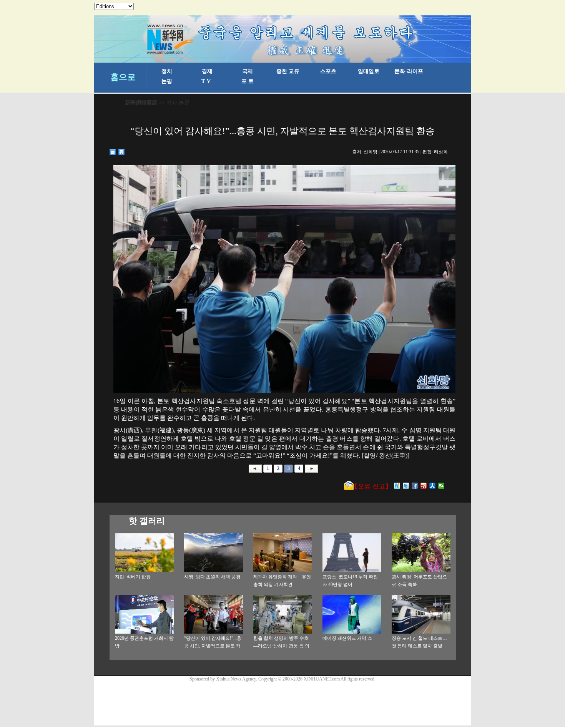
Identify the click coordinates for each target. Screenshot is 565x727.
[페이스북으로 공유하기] (415, 486)
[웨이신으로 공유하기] (441, 486)
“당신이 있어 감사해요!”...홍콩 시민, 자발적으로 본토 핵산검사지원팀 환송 (212, 646)
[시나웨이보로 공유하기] (423, 486)
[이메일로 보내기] (113, 152)
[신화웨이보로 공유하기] (397, 486)
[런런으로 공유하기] (432, 486)
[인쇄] (121, 152)
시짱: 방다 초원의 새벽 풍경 (212, 576)
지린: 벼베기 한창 (133, 576)
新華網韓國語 (141, 103)
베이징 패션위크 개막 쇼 (347, 638)
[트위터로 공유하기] (406, 486)
